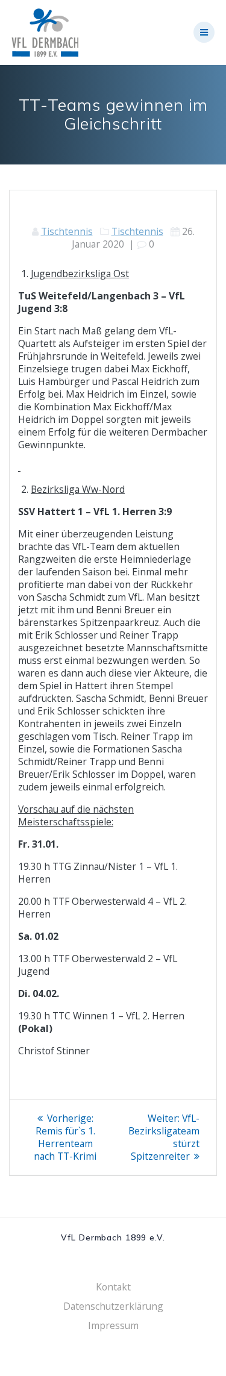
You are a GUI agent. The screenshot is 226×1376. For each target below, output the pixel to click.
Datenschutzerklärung (113, 1306)
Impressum (113, 1325)
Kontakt (113, 1286)
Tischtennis (67, 231)
